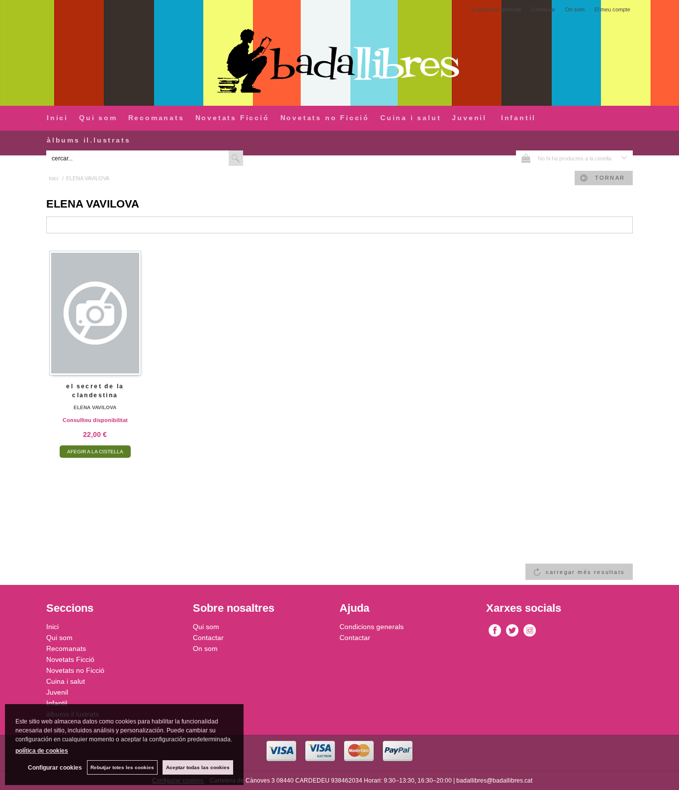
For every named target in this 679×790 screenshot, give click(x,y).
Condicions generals (496, 9)
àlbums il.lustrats (88, 140)
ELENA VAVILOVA (95, 407)
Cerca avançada (267, 158)
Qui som (98, 118)
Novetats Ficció (232, 118)
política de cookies (41, 750)
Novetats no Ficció (324, 118)
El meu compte (612, 9)
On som (575, 9)
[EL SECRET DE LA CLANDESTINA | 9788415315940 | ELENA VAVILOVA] (95, 312)
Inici (57, 118)
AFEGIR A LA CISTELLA (95, 451)
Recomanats (156, 118)
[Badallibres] (339, 62)
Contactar (543, 9)
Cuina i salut (410, 118)
